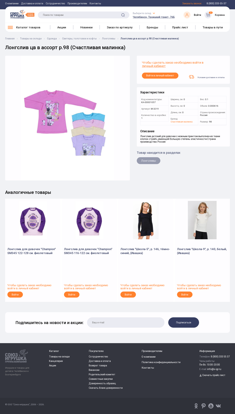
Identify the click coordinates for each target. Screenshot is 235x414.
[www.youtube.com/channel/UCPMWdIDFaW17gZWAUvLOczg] (210, 405)
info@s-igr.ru (214, 369)
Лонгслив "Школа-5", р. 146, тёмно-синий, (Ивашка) (145, 251)
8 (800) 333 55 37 (220, 356)
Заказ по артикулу (119, 27)
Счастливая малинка (182, 122)
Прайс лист (180, 27)
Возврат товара (98, 365)
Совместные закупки (101, 379)
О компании (12, 3)
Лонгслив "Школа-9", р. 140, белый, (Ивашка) (202, 251)
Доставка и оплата (32, 3)
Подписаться (183, 322)
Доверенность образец (102, 383)
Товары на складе (59, 356)
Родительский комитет (102, 374)
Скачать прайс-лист (213, 375)
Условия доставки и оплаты (211, 77)
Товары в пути (212, 27)
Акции (61, 27)
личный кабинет (154, 66)
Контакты (95, 3)
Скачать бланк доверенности (106, 387)
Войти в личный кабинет (160, 75)
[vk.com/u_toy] (218, 405)
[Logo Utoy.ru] (22, 14)
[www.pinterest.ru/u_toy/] (196, 405)
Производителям (77, 3)
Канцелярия (56, 361)
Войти (15, 294)
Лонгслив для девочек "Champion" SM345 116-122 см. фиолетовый (88, 251)
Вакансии (94, 370)
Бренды (152, 27)
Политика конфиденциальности (161, 362)
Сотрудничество (55, 3)
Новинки (86, 27)
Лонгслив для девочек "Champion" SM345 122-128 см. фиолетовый (31, 251)
